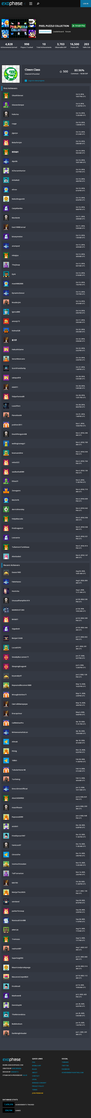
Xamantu (15, 1072)
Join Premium (37, 1093)
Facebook (66, 1069)
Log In (85, 3)
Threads (65, 1062)
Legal (34, 1079)
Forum (68, 31)
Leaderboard (58, 31)
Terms (34, 1090)
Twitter (65, 1065)
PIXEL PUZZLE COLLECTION (54, 26)
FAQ (33, 1062)
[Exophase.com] (13, 3)
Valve (25, 1075)
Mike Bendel (17, 1068)
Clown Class (32, 69)
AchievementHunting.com (73, 1072)
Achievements (45, 31)
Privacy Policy (38, 1086)
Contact (35, 1076)
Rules (34, 1069)
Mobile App (36, 1065)
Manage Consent (39, 1083)
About (34, 1072)
